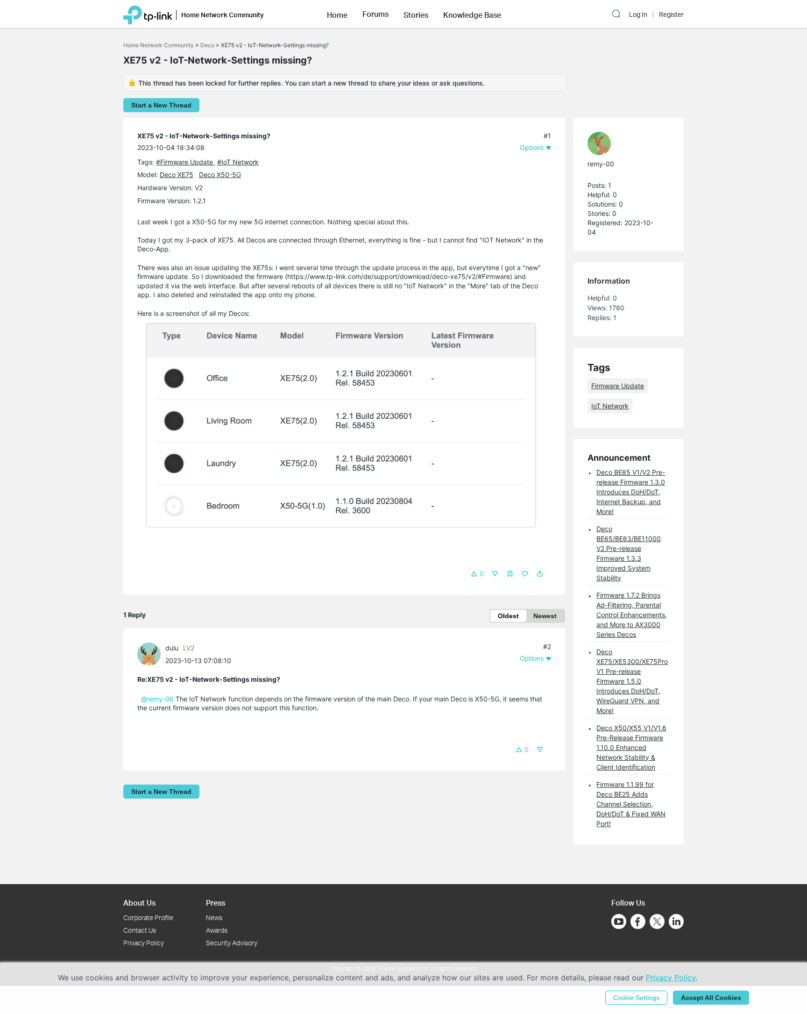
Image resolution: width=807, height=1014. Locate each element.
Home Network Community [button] (222, 15)
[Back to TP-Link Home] (147, 14)
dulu (171, 648)
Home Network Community (158, 45)
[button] (337, 14)
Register (671, 14)
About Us (139, 902)
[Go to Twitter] (657, 922)
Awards (216, 930)
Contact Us (139, 930)
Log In (638, 14)
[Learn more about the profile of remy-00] (624, 143)
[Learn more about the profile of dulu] (151, 653)
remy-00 (601, 164)
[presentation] (149, 654)
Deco (207, 45)
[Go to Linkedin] (676, 921)
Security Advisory (231, 943)
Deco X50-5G (220, 175)
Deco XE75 (176, 175)
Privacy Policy (143, 943)
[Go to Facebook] (637, 921)
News (214, 917)
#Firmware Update (185, 162)
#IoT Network (238, 162)
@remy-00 (157, 699)
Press (215, 902)
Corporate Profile (148, 917)
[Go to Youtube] (618, 921)
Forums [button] (375, 14)
